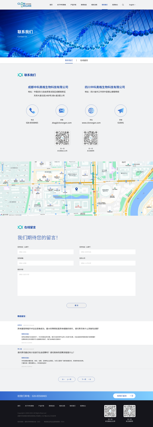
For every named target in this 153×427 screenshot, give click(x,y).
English (131, 5)
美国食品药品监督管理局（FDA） (54, 422)
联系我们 (105, 5)
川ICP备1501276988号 (49, 416)
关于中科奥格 (61, 5)
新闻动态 (84, 5)
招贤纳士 (115, 5)
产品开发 (73, 5)
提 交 (76, 305)
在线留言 (84, 60)
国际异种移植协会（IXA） (33, 422)
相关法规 (94, 5)
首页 (51, 5)
